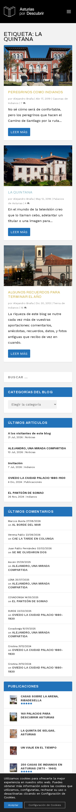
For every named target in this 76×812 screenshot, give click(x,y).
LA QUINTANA (20, 192)
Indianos (29, 467)
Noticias (30, 437)
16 (22, 307)
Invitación (15, 463)
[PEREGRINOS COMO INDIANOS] (38, 65)
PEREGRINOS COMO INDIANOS (35, 92)
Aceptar (13, 805)
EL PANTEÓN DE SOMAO (26, 492)
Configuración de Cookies (44, 805)
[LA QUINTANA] (38, 165)
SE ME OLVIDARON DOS (29, 552)
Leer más (19, 132)
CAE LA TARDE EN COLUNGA (33, 538)
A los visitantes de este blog (29, 433)
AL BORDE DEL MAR (26, 524)
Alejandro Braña (23, 98)
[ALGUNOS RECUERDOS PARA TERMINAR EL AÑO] (38, 265)
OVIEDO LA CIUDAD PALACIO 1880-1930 (36, 478)
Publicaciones (33, 482)
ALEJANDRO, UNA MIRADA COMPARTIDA (37, 448)
